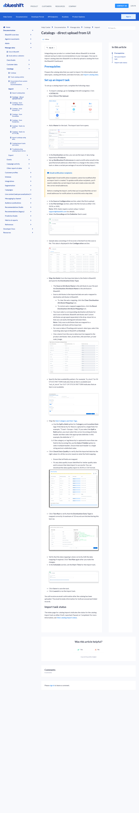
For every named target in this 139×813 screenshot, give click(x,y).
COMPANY (72, 6)
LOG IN (133, 6)
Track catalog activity (17, 77)
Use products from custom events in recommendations (18, 82)
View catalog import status (67, 618)
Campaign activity (13, 164)
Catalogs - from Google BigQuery (17, 103)
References (9, 224)
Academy (65, 17)
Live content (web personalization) (17, 194)
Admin (7, 43)
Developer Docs (9, 229)
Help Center (7, 17)
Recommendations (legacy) (14, 211)
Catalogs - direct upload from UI (18, 98)
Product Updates (78, 17)
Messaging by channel (13, 198)
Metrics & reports (11, 220)
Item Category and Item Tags (66, 421)
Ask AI (51, 48)
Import (11, 89)
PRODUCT (34, 6)
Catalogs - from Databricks (17, 121)
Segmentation (10, 185)
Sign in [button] (128, 17)
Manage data (10, 48)
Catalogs (10, 69)
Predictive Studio (11, 216)
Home (8, 27)
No (98, 649)
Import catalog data (18, 93)
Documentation (21, 17)
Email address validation (16, 56)
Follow (47, 39)
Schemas (8, 177)
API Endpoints (53, 17)
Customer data (12, 64)
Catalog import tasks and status (19, 144)
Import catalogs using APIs (19, 138)
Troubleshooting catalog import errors (19, 150)
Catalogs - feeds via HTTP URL (18, 132)
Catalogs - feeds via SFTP (18, 127)
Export (10, 155)
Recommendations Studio (14, 207)
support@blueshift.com (57, 211)
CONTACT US (122, 6)
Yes (81, 649)
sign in (52, 685)
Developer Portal (37, 17)
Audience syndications (13, 203)
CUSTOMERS (46, 6)
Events (9, 159)
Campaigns (9, 190)
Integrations (9, 181)
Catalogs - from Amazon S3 (17, 109)
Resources (7, 232)
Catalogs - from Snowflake (17, 115)
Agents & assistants (12, 39)
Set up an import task (57, 80)
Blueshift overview (12, 35)
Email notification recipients (60, 173)
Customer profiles (11, 172)
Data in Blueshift (14, 52)
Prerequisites (52, 66)
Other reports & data (14, 168)
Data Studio (11, 60)
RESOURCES (60, 6)
